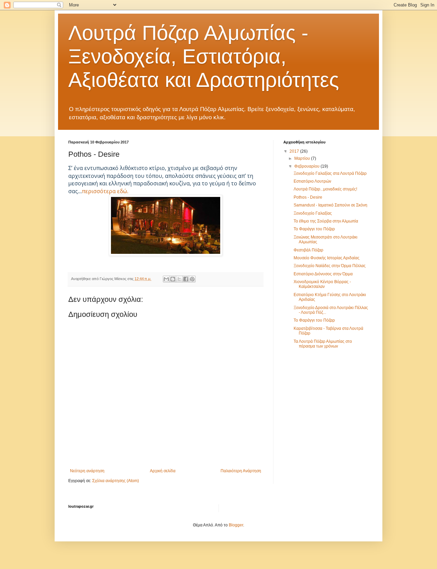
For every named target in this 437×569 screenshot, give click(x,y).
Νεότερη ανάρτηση (87, 470)
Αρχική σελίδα (162, 470)
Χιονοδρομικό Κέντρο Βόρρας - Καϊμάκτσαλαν (322, 284)
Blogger (236, 525)
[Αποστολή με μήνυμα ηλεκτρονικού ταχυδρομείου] (166, 279)
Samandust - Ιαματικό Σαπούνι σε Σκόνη (330, 205)
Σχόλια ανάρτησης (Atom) (115, 480)
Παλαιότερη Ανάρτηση (241, 470)
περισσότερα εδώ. (105, 191)
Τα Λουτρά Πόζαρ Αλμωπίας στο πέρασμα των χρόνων (323, 344)
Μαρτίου (302, 158)
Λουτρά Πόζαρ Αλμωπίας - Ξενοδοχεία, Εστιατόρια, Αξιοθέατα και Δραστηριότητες (203, 56)
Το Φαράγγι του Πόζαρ (314, 229)
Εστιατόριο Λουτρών (312, 181)
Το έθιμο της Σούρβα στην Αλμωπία (326, 221)
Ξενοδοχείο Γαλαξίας (313, 213)
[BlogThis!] (172, 279)
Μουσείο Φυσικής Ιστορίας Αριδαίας (327, 258)
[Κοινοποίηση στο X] (179, 279)
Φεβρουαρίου (307, 166)
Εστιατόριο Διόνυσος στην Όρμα (323, 274)
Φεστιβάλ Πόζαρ (308, 250)
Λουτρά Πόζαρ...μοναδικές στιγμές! (325, 189)
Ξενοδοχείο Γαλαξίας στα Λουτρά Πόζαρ (330, 173)
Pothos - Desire (308, 197)
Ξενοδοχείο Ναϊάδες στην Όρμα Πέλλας (330, 265)
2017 (295, 151)
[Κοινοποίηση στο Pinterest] (192, 279)
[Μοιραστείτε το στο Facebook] (185, 279)
